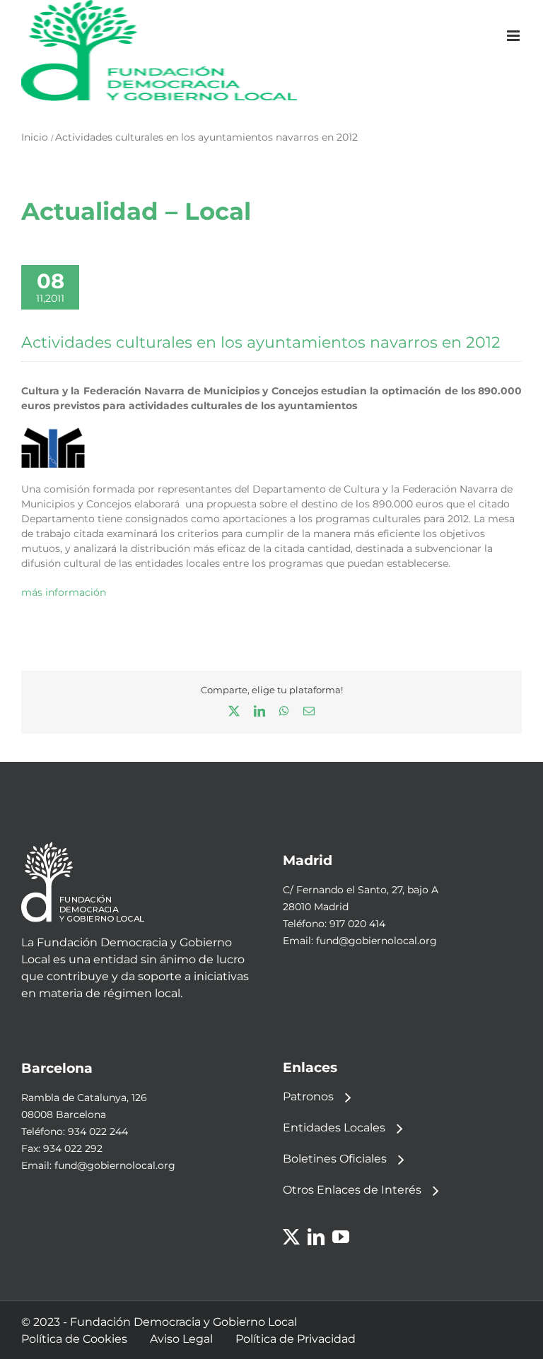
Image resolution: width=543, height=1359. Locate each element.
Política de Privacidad (295, 1339)
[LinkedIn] (316, 1236)
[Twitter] (291, 1236)
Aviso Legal (181, 1339)
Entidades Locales (334, 1127)
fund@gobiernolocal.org (376, 940)
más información (63, 592)
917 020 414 (357, 923)
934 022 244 (98, 1131)
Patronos (308, 1096)
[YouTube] (340, 1236)
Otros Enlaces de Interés (352, 1189)
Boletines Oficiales (335, 1158)
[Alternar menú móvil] (514, 35)
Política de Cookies (74, 1339)
